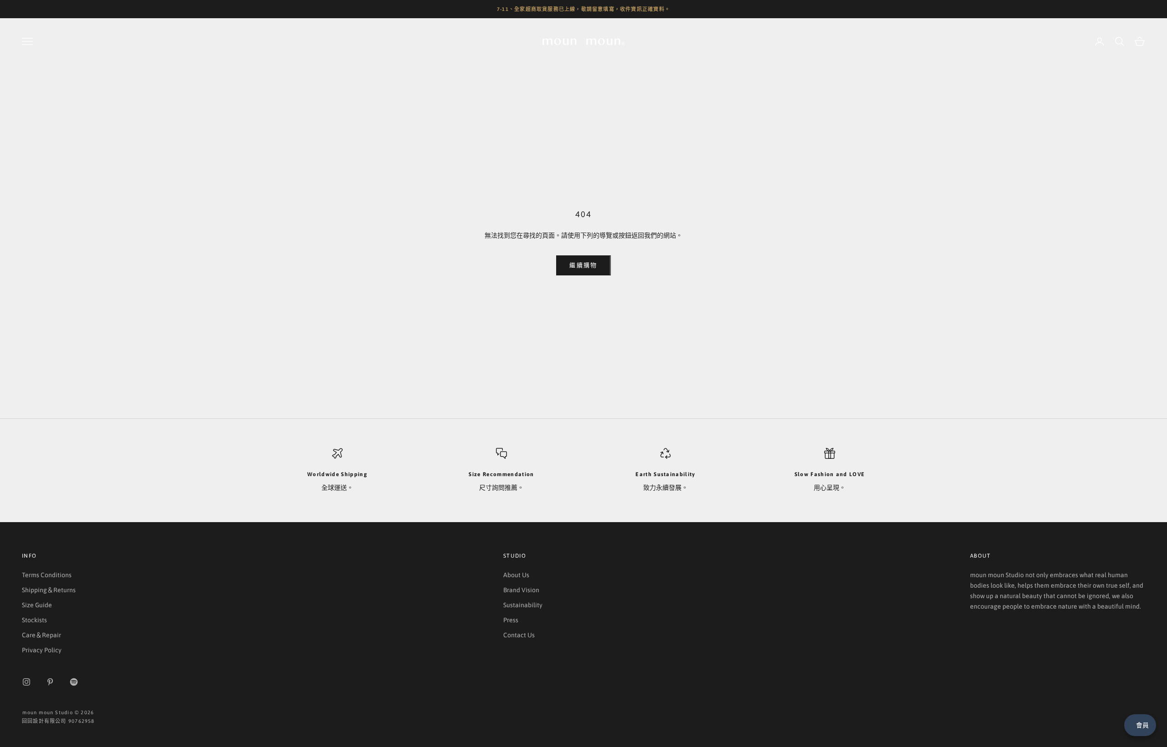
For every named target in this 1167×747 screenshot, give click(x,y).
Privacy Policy (42, 650)
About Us (516, 575)
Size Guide (37, 605)
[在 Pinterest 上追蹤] (50, 681)
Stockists (34, 620)
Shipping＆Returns (49, 590)
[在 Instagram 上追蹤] (26, 681)
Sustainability (522, 605)
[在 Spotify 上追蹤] (73, 681)
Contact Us (519, 635)
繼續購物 (583, 265)
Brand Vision (521, 590)
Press (510, 620)
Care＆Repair (41, 635)
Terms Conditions (47, 575)
